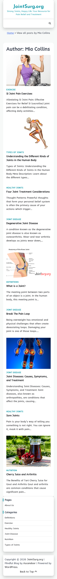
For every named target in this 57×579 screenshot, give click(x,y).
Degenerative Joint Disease (22, 223)
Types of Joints (15, 152)
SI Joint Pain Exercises (19, 93)
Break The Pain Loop (18, 313)
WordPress (11, 567)
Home (10, 32)
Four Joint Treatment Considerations (28, 191)
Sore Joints (12, 415)
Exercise (11, 89)
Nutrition (11, 470)
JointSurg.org (28, 6)
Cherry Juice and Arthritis (21, 474)
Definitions (12, 282)
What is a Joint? (15, 285)
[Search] (50, 23)
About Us (9, 505)
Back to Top (27, 571)
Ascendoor (29, 563)
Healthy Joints (14, 187)
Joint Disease (13, 219)
